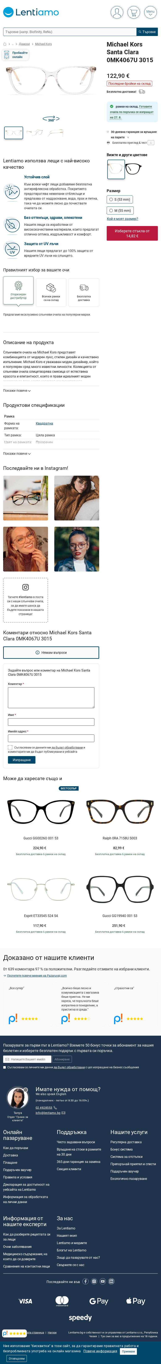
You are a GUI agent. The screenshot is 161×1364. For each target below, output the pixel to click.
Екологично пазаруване (128, 1178)
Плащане (10, 1162)
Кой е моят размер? (122, 218)
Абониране (62, 1059)
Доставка (10, 1155)
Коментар (16, 684)
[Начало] (4, 44)
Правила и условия (17, 1177)
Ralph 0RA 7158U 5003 (120, 838)
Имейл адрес (18, 731)
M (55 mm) (122, 210)
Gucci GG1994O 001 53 (120, 916)
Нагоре (52, 1332)
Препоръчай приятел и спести (133, 1164)
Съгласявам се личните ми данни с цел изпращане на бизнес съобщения (73, 1067)
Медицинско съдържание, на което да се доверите (25, 1256)
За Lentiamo (66, 1228)
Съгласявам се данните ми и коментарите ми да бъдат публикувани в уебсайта (46, 749)
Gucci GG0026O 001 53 (40, 838)
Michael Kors (43, 44)
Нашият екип (67, 1235)
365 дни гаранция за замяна (78, 1161)
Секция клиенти (69, 1169)
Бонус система (121, 1149)
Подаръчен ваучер (17, 1169)
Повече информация (100, 1351)
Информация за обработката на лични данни (25, 1199)
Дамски (24, 44)
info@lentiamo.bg (48, 1113)
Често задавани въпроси (76, 1142)
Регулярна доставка (126, 1142)
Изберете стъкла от (132, 233)
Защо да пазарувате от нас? (78, 1257)
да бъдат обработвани (67, 747)
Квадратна (44, 423)
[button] (13, 133)
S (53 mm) (122, 199)
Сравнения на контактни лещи (26, 1266)
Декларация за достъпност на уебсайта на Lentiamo (26, 1187)
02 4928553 (44, 1108)
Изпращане (22, 760)
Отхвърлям (17, 1358)
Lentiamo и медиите (72, 1243)
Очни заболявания (17, 1246)
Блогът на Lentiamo (71, 1250)
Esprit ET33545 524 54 (41, 916)
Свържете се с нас (70, 1265)
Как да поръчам (15, 1148)
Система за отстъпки (126, 1156)
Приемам (128, 1351)
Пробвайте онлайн (20, 55)
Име (12, 715)
